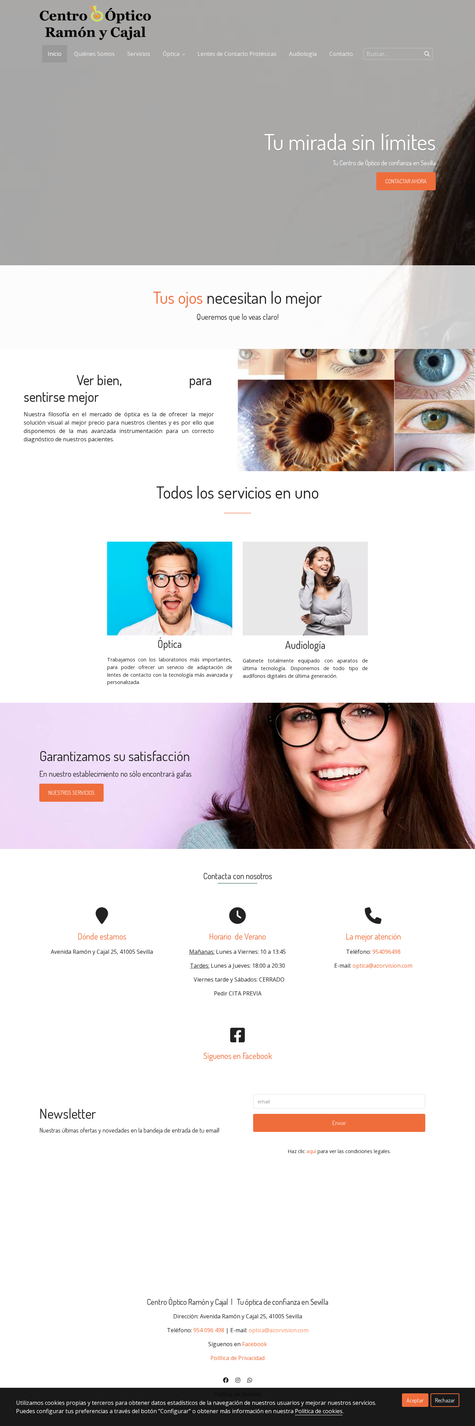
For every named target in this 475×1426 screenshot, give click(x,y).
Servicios (138, 54)
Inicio (55, 54)
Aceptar (415, 1400)
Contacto (341, 54)
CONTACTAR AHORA (406, 181)
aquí (311, 1151)
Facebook (254, 1344)
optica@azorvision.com (382, 965)
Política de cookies (319, 1411)
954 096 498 (208, 1330)
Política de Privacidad (237, 1358)
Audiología (303, 54)
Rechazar (445, 1400)
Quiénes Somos (94, 54)
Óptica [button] (172, 54)
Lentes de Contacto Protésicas (237, 54)
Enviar (339, 1122)
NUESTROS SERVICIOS (71, 792)
